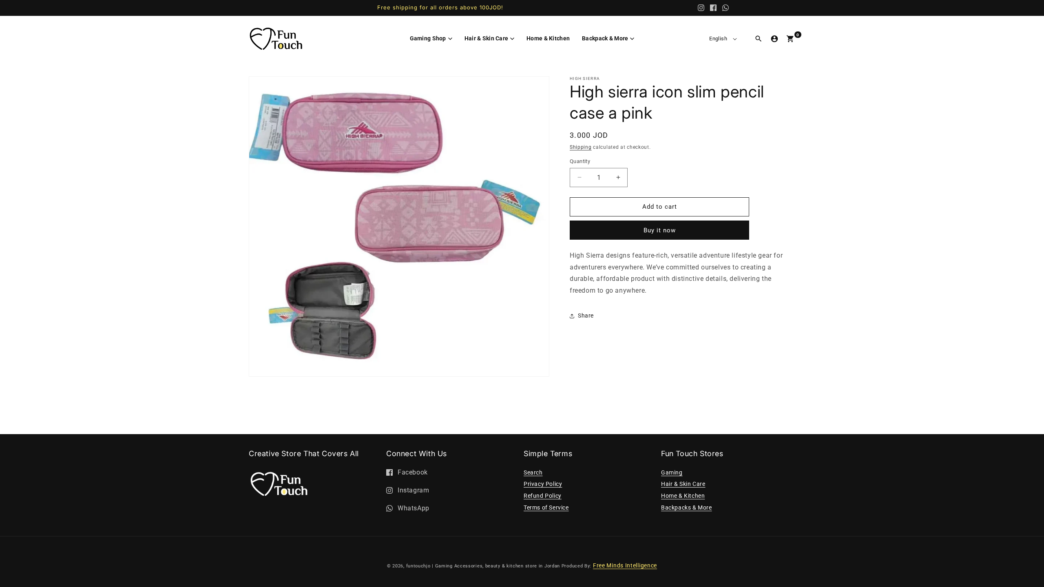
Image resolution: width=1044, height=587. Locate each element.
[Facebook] (713, 7)
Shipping (581, 147)
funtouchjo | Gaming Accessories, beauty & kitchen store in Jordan (483, 566)
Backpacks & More (686, 507)
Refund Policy (543, 495)
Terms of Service (546, 507)
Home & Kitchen (683, 495)
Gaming (672, 472)
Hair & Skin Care (683, 484)
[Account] (774, 39)
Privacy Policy (543, 484)
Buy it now (660, 230)
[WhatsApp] (725, 7)
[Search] (758, 39)
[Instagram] (701, 7)
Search (533, 472)
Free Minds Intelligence (625, 565)
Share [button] (586, 315)
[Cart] (790, 39)
